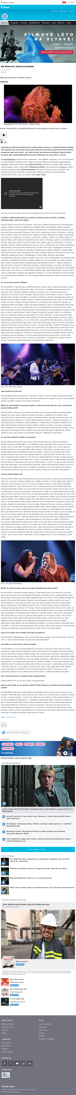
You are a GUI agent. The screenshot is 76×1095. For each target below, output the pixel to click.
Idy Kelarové (9, 159)
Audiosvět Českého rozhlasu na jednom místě (16, 758)
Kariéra (41, 1033)
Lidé (54, 23)
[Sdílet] (5, 142)
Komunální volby (8, 1027)
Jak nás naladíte (45, 1024)
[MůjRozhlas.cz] (4, 82)
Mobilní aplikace (8, 1052)
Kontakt (42, 1036)
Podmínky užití (24, 1089)
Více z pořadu (8, 856)
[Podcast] (2, 142)
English (33, 1089)
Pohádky (29, 744)
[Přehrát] (4, 135)
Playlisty (46, 23)
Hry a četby (7, 744)
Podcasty (5, 1049)
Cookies (4, 1089)
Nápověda (42, 1027)
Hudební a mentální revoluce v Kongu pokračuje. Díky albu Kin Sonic (38, 868)
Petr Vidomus (24, 124)
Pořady (24, 23)
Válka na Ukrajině (8, 1024)
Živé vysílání (7, 748)
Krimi (18, 744)
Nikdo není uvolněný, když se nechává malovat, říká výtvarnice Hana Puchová (42, 887)
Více (70, 23)
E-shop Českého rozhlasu (14, 900)
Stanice (4, 1030)
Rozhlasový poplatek (46, 1039)
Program (54, 11)
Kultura (4, 23)
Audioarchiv (63, 11)
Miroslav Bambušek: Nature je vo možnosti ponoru (31, 878)
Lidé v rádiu (43, 1030)
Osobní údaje (13, 1089)
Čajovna (4, 72)
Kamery (72, 11)
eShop (4, 1033)
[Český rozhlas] (7, 2)
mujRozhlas (5, 739)
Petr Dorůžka (11, 717)
